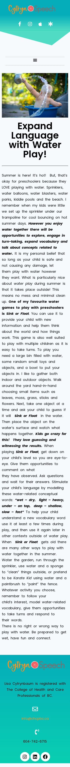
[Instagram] (30, 24)
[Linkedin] (35, 756)
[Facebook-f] (19, 24)
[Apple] (40, 24)
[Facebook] (45, 756)
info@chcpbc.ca (35, 718)
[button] (35, 60)
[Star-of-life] (50, 24)
